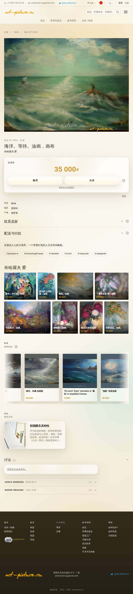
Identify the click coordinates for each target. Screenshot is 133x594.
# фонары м (12, 253)
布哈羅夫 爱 (10, 151)
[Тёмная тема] (110, 3)
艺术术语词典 (88, 551)
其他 (32, 539)
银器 (32, 527)
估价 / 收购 (87, 20)
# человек (54, 253)
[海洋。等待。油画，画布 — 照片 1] (66, 84)
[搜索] (117, 12)
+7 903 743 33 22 (15, 3)
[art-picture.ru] (19, 12)
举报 (124, 196)
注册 (127, 3)
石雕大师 (86, 539)
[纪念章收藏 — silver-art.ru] (14, 540)
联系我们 (8, 531)
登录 (120, 3)
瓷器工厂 (86, 535)
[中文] (102, 3)
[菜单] (126, 12)
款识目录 (86, 543)
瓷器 (32, 535)
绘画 (16, 32)
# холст (68, 253)
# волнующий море (33, 253)
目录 (6, 32)
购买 (35, 180)
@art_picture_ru (69, 3)
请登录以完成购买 (66, 187)
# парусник (83, 253)
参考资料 (71, 20)
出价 (92, 180)
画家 (84, 548)
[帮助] (123, 180)
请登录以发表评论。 (17, 469)
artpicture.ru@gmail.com (43, 3)
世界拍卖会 (56, 20)
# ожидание (100, 253)
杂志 (42, 20)
